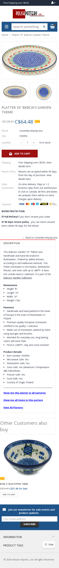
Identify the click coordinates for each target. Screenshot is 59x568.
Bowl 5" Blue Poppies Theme (14, 484)
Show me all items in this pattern (23, 400)
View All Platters (13, 407)
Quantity (6, 142)
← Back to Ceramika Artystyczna (40, 237)
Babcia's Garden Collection (17, 277)
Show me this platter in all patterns (24, 392)
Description (11, 243)
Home (5, 34)
